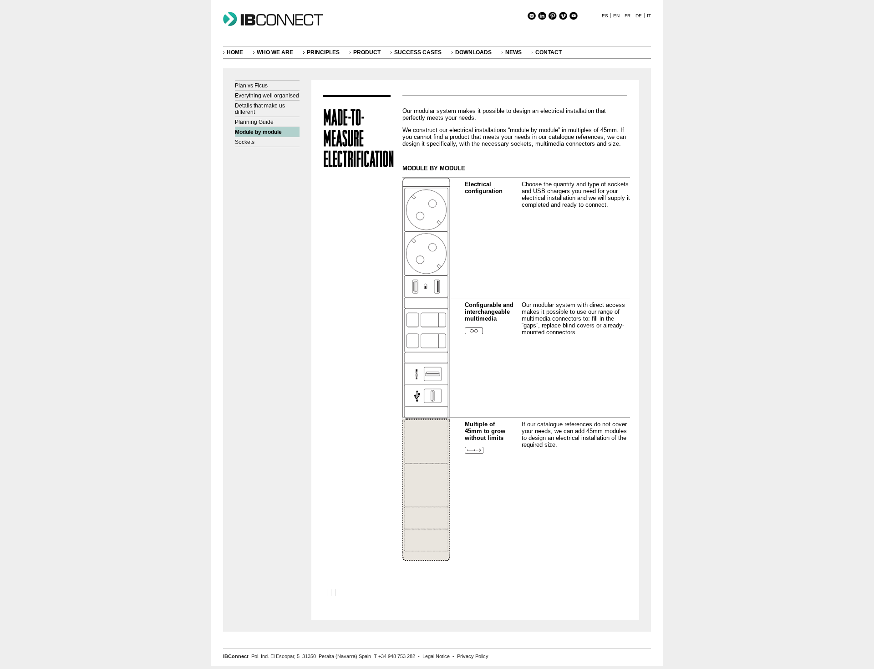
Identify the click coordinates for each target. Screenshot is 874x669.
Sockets (244, 142)
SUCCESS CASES (418, 52)
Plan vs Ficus (251, 85)
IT (649, 15)
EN (616, 15)
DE (638, 15)
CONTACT (548, 52)
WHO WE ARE (275, 52)
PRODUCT (367, 52)
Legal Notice (436, 656)
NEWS (513, 52)
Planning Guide (254, 122)
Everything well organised (267, 95)
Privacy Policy (472, 656)
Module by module (258, 132)
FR (627, 15)
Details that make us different (260, 108)
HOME (235, 52)
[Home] (277, 26)
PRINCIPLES (323, 52)
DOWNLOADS (473, 52)
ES (605, 15)
